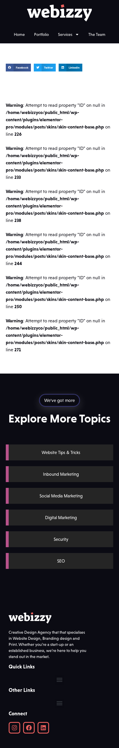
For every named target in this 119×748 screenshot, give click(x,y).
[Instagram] (14, 728)
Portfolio (41, 34)
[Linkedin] (43, 728)
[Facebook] (29, 728)
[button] (18, 67)
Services (65, 34)
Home (19, 34)
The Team (96, 34)
